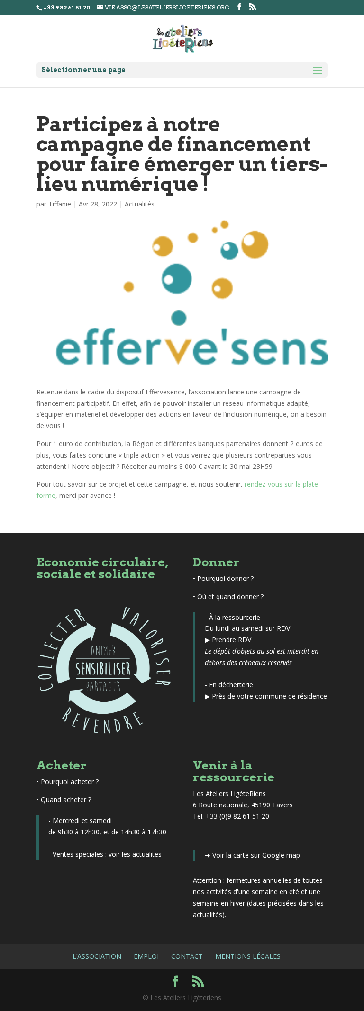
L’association (97, 956)
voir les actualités (135, 854)
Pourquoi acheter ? (70, 781)
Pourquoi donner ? (225, 578)
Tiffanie (59, 203)
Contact (187, 956)
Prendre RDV (231, 639)
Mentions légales (248, 956)
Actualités (140, 203)
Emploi (146, 956)
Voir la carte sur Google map (256, 855)
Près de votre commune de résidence (269, 696)
